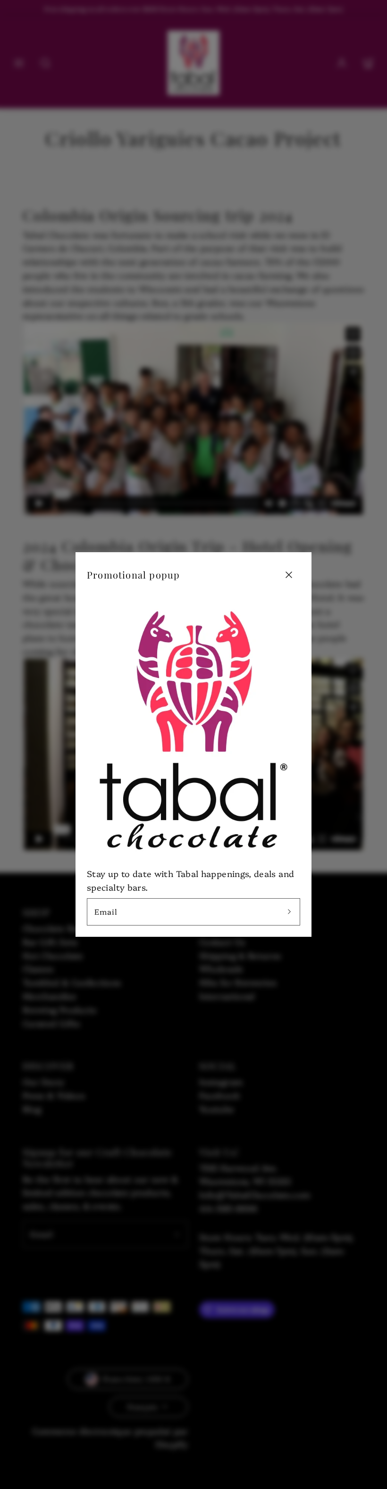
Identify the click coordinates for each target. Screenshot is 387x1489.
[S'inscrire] (289, 912)
